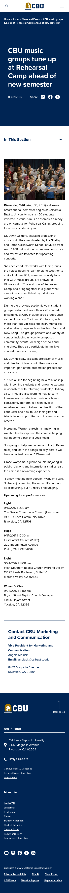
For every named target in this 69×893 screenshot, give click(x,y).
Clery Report (51, 874)
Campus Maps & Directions (18, 768)
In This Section (17, 139)
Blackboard (10, 812)
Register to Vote (53, 880)
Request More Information (17, 773)
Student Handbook (13, 820)
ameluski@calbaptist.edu (33, 659)
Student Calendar (13, 825)
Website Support (30, 880)
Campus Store (11, 829)
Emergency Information (16, 838)
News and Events (31, 19)
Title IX (35, 874)
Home (7, 19)
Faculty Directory (13, 833)
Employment (10, 777)
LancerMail (9, 807)
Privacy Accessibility (15, 874)
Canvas (8, 816)
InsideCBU (9, 803)
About (16, 19)
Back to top (59, 711)
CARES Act (10, 880)
